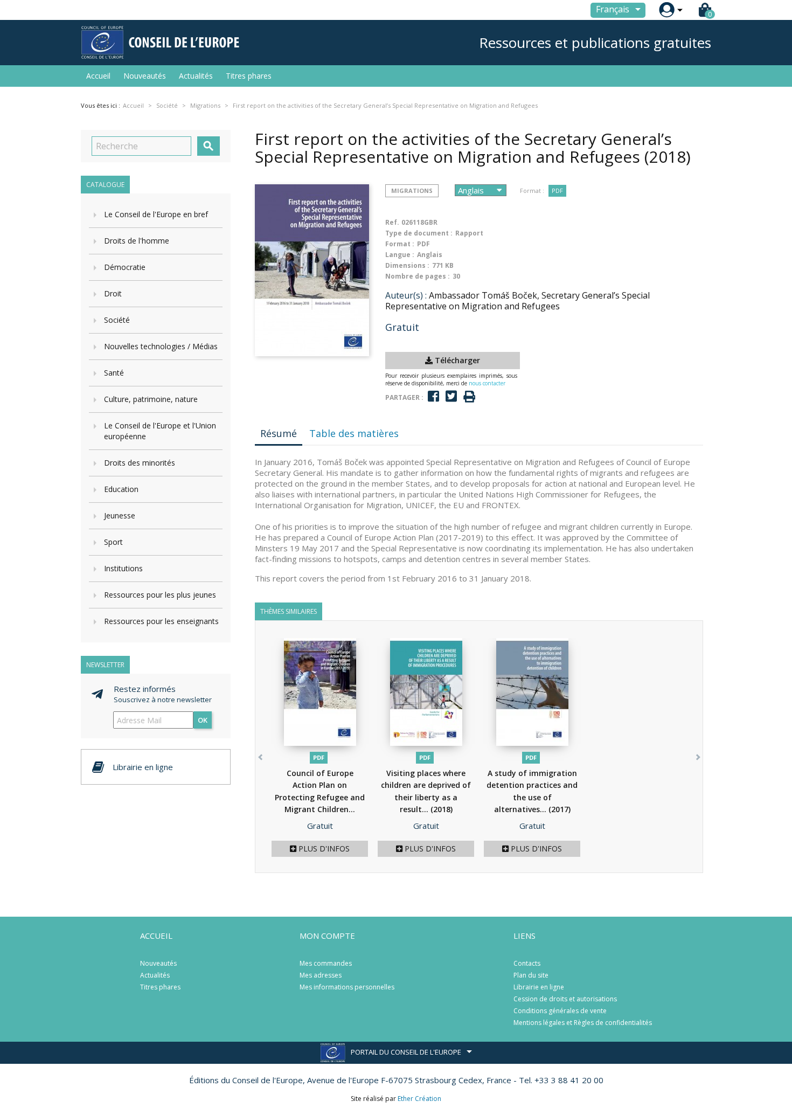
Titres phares (249, 76)
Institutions (123, 568)
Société (117, 320)
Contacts (526, 963)
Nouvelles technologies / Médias (161, 346)
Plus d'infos (323, 848)
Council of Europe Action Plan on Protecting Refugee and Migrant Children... (320, 797)
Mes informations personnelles (347, 987)
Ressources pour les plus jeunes (160, 595)
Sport (113, 542)
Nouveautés (144, 76)
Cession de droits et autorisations (565, 998)
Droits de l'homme (136, 241)
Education (121, 489)
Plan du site (530, 975)
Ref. (392, 222)
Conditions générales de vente (560, 1010)
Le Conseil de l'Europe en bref (156, 214)
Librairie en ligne (538, 987)
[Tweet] (451, 396)
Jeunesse (119, 515)
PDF (557, 190)
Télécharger (456, 360)
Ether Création (419, 1098)
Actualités (196, 76)
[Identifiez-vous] (667, 10)
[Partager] (433, 396)
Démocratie (124, 267)
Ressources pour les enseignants (161, 621)
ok (202, 720)
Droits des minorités (139, 463)
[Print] (469, 397)
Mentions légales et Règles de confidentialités (582, 1022)
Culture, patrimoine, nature (151, 399)
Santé (114, 373)
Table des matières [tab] (354, 433)
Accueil (98, 76)
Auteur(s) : (406, 295)
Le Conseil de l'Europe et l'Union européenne (160, 430)
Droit (113, 293)
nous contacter (487, 383)
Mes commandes (326, 963)
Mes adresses (321, 975)
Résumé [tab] (278, 433)
